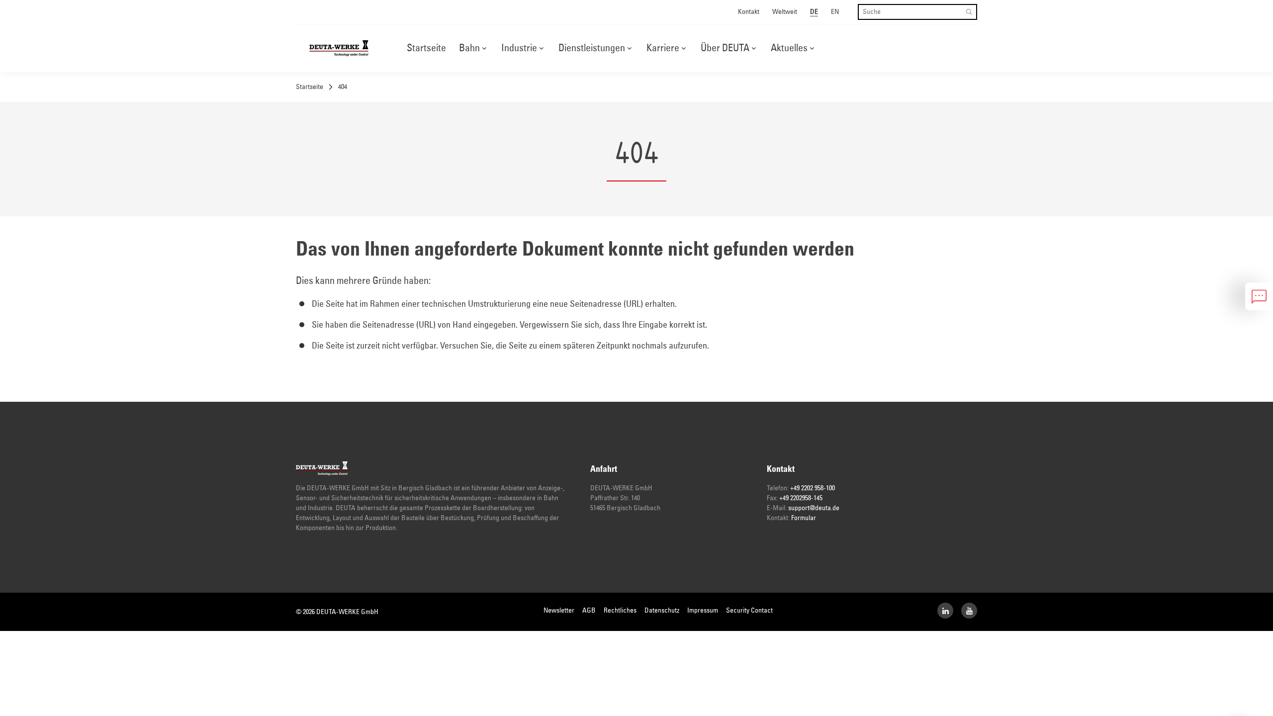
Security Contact (749, 610)
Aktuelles (789, 48)
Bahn (469, 48)
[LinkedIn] (945, 611)
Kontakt (748, 11)
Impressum (702, 610)
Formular (803, 518)
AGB (589, 610)
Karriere (662, 48)
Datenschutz (661, 610)
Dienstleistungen (591, 48)
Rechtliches (620, 610)
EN (835, 11)
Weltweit (784, 11)
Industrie (519, 48)
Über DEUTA (725, 48)
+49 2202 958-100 (812, 488)
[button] (484, 48)
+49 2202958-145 (800, 498)
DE (814, 11)
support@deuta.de (813, 508)
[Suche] (969, 12)
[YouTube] (969, 611)
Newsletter (559, 610)
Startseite (426, 48)
